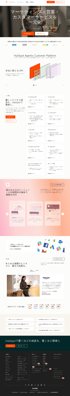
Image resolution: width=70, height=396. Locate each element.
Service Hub (7, 365)
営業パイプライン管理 (8, 377)
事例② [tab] (37, 270)
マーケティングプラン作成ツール (37, 366)
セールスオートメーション (9, 376)
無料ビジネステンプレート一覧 (36, 368)
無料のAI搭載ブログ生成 (21, 368)
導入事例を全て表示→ (59, 259)
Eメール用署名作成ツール (36, 356)
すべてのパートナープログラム (58, 370)
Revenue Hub (7, 370)
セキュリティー (32, 392)
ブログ (44, 367)
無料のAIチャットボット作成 (22, 358)
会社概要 (44, 356)
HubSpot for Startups (57, 376)
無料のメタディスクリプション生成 (23, 380)
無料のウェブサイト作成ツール (22, 370)
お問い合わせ (45, 370)
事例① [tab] (31, 270)
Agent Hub (19, 356)
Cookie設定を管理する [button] (54, 392)
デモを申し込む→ (51, 2)
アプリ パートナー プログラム (58, 374)
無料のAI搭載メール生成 (21, 365)
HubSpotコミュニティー (57, 358)
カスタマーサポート (57, 356)
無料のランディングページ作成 (22, 372)
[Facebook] (25, 385)
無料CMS (6, 372)
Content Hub (7, 367)
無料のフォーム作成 (21, 377)
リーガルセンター (15, 392)
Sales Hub (6, 363)
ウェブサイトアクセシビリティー (42, 392)
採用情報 (44, 358)
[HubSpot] (6, 2)
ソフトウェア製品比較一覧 (36, 370)
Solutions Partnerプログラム (58, 372)
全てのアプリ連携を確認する (15, 248)
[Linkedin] (38, 385)
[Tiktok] (44, 385)
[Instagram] (28, 385)
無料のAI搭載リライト (21, 361)
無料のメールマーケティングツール (23, 375)
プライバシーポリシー (24, 392)
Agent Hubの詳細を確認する (58, 184)
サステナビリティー (47, 368)
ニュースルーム (45, 365)
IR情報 (45, 363)
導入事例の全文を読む (46, 294)
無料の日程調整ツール (8, 379)
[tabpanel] (35, 286)
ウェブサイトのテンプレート (36, 372)
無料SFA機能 (7, 374)
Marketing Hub (7, 361)
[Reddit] (41, 385)
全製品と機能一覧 (8, 356)
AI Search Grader (34, 358)
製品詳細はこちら (31, 106)
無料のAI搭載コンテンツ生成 (22, 367)
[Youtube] (32, 385)
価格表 (27, 2)
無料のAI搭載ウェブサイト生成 (22, 363)
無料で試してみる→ (61, 2)
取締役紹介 (44, 361)
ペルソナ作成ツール (35, 361)
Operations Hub (7, 368)
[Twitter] (35, 385)
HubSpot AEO (7, 358)
